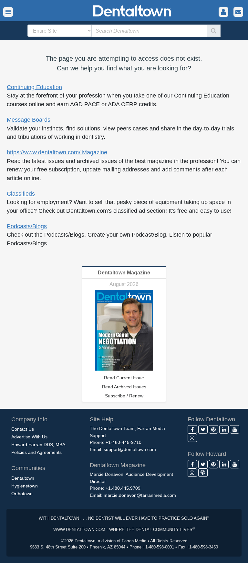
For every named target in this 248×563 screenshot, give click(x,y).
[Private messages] (238, 12)
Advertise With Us (29, 436)
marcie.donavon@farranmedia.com (140, 495)
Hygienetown (24, 485)
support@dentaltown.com (130, 449)
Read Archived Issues (124, 386)
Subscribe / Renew (124, 395)
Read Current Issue (124, 377)
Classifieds (21, 193)
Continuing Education (34, 87)
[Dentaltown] (124, 10)
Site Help (101, 419)
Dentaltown (22, 478)
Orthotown (22, 493)
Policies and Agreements (36, 452)
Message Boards (28, 120)
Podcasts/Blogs (27, 226)
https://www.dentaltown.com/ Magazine (57, 152)
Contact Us (22, 429)
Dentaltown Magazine (124, 272)
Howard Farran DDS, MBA (38, 444)
